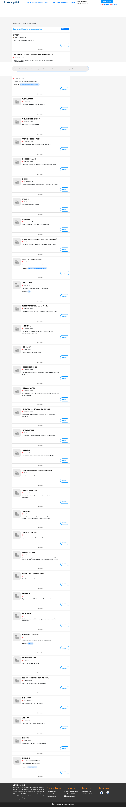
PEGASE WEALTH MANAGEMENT (33, 573)
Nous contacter (51, 793)
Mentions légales (51, 796)
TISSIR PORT (26, 698)
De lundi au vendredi (87, 793)
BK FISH (25, 179)
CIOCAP (39, 239)
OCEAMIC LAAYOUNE (29, 490)
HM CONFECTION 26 (29, 367)
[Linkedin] (108, 792)
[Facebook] (102, 792)
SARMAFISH (26, 593)
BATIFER (16, 35)
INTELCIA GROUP (28, 430)
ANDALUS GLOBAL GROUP (31, 119)
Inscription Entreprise (82, 1)
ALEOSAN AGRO (27, 99)
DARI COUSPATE (27, 282)
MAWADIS (37, 470)
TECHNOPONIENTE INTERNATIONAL (35, 678)
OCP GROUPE (27, 511)
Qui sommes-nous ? (52, 791)
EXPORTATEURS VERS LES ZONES (37, 2)
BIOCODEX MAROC (29, 159)
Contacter (40, 49)
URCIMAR (25, 718)
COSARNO (32, 259)
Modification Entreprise (82, 3)
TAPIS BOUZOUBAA (29, 658)
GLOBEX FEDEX (35, 306)
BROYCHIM (26, 199)
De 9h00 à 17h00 (87, 791)
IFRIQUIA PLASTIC (28, 388)
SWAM (30, 634)
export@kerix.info (70, 796)
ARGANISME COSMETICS (31, 139)
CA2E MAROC (33, 54)
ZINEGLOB (25, 738)
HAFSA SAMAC (27, 326)
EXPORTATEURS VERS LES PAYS (63, 2)
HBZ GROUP (26, 347)
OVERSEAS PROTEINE (29, 532)
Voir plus (64, 44)
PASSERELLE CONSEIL (29, 552)
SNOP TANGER (27, 613)
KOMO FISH (26, 450)
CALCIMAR (26, 219)
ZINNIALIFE (26, 758)
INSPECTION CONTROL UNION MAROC (36, 409)
